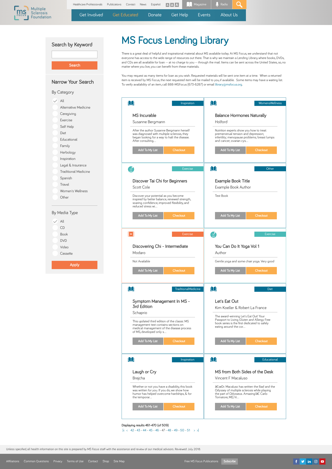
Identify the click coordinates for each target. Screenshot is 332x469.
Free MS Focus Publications (201, 461)
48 (169, 430)
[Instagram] (316, 461)
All (62, 101)
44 (144, 430)
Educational (68, 139)
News (143, 4)
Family (65, 146)
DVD (63, 241)
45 (151, 430)
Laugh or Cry (144, 372)
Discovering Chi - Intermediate (160, 246)
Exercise (66, 120)
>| (198, 430)
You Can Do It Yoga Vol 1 (237, 246)
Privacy (57, 461)
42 (132, 430)
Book (64, 234)
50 (182, 430)
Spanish (66, 178)
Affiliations (12, 461)
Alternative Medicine (75, 107)
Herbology (68, 152)
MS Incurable (144, 115)
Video (64, 247)
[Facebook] (296, 461)
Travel (64, 184)
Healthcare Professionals (87, 4)
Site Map (119, 461)
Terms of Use (75, 461)
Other (64, 197)
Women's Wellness (74, 191)
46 (157, 430)
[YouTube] (322, 461)
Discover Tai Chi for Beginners (160, 181)
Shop (106, 461)
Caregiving (68, 114)
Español (155, 4)
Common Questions (36, 461)
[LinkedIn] (309, 461)
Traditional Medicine (75, 172)
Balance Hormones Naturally (240, 115)
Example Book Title (232, 181)
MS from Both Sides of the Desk (244, 372)
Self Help (67, 127)
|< (123, 430)
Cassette (66, 253)
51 (188, 430)
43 (138, 430)
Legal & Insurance (73, 165)
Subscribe (230, 461)
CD (62, 228)
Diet (63, 133)
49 (176, 430)
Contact (130, 4)
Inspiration (68, 159)
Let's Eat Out (226, 301)
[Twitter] (303, 461)
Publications (114, 4)
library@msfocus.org (228, 84)
